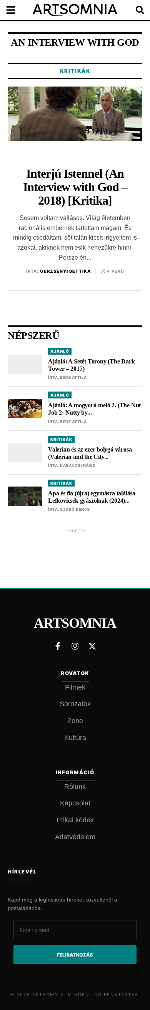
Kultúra (75, 738)
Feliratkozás (75, 955)
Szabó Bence (75, 509)
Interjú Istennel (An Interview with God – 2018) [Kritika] (75, 187)
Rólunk (75, 786)
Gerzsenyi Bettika (65, 271)
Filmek (75, 687)
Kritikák (75, 71)
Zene (75, 721)
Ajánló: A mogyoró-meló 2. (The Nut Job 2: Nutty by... (94, 409)
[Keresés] (134, 10)
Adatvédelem (75, 837)
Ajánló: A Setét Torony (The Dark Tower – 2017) (91, 365)
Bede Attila (73, 377)
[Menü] (15, 10)
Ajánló (59, 351)
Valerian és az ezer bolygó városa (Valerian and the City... (90, 453)
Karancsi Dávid (77, 465)
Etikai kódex (75, 820)
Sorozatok (75, 704)
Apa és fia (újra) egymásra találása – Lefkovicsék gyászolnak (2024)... (94, 497)
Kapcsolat (75, 803)
